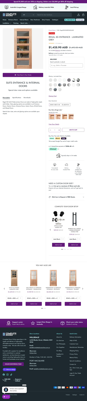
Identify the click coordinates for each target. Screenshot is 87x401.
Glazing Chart (53, 96)
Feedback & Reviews (59, 355)
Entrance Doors (13, 20)
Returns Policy (74, 357)
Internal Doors (24, 20)
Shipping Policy (74, 351)
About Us (59, 337)
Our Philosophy (60, 344)
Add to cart (73, 130)
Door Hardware (35, 20)
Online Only (33, 353)
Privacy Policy (74, 354)
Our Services (60, 340)
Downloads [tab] (27, 98)
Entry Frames (46, 20)
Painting (15, 23)
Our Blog (59, 351)
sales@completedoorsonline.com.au (40, 348)
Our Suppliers (60, 347)
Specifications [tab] (16, 98)
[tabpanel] (23, 108)
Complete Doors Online (12, 395)
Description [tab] (6, 98)
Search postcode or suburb (57, 62)
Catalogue (55, 20)
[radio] (51, 80)
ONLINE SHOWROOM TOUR (13, 364)
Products (68, 395)
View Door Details (54, 124)
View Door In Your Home (24, 75)
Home (4, 20)
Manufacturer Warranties (77, 347)
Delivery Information (75, 337)
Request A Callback (18, 380)
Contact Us (73, 364)
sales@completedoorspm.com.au (43, 369)
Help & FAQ (73, 340)
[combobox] (46, 15)
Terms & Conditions (75, 361)
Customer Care (74, 344)
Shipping (57, 50)
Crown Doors (52, 30)
